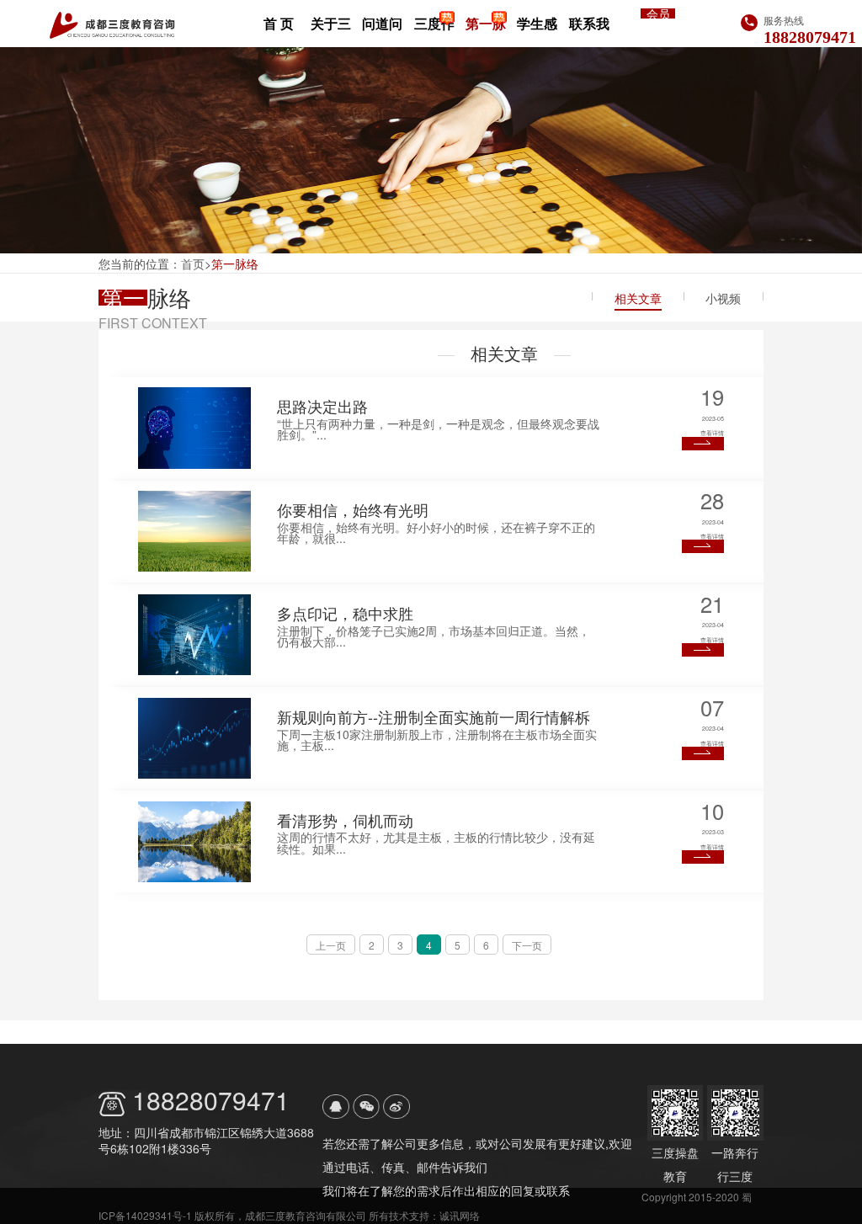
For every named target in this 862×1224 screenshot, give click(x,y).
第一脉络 (486, 30)
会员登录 (658, 13)
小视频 (723, 298)
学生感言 (537, 30)
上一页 (331, 945)
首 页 (278, 23)
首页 (193, 263)
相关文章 (638, 298)
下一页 (527, 945)
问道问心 (382, 30)
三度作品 (434, 30)
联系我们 (589, 30)
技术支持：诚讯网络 (434, 1215)
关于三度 (331, 30)
